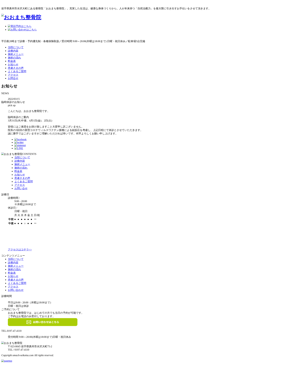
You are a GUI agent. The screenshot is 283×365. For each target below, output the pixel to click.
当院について (16, 47)
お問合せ (13, 78)
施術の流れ (14, 57)
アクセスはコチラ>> (20, 249)
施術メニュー (16, 54)
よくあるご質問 (17, 71)
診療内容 (13, 50)
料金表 (12, 61)
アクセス (13, 74)
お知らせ (13, 64)
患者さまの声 (16, 68)
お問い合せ (21, 188)
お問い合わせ (16, 290)
